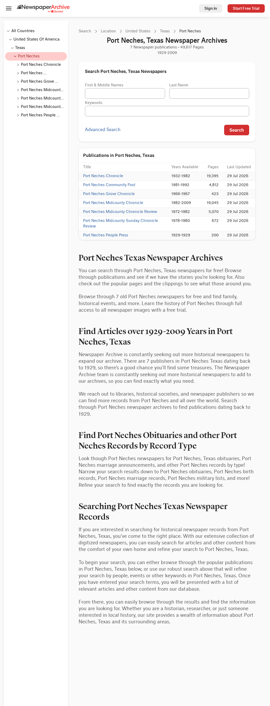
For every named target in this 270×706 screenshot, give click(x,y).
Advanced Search (102, 130)
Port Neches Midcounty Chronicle (113, 203)
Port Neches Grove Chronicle (109, 194)
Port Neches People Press (105, 235)
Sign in (210, 8)
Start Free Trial (246, 8)
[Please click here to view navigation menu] (8, 9)
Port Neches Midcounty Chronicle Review (120, 212)
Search (236, 130)
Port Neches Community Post (109, 185)
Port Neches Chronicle (103, 176)
